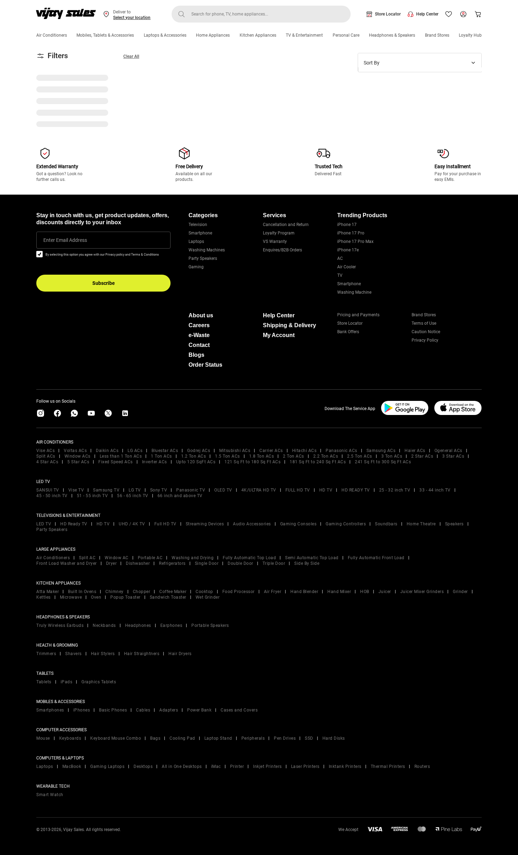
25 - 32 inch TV (395, 490)
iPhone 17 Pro (350, 233)
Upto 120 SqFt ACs (196, 461)
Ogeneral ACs (448, 450)
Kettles (43, 597)
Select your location (131, 17)
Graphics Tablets (98, 681)
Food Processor (238, 591)
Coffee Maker (172, 591)
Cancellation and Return (286, 224)
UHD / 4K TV (132, 523)
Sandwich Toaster (168, 597)
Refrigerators (172, 563)
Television (198, 224)
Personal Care (346, 35)
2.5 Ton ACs (359, 456)
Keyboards (70, 738)
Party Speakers (203, 258)
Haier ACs (415, 450)
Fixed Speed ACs (115, 461)
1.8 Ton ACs (261, 456)
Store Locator (388, 14)
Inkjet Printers (267, 766)
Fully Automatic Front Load (376, 557)
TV (340, 275)
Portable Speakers (210, 625)
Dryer (111, 563)
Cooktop (204, 591)
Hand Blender (304, 591)
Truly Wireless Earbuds (60, 625)
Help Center (427, 14)
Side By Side (306, 563)
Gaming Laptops (107, 766)
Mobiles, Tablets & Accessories (105, 35)
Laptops (196, 241)
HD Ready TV (73, 523)
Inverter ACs (154, 461)
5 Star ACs (78, 461)
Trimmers (46, 653)
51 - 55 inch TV (92, 495)
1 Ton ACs (161, 456)
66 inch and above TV (180, 495)
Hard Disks (333, 738)
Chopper (141, 591)
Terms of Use (424, 323)
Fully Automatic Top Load (249, 557)
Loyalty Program (279, 233)
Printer (237, 766)
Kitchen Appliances (258, 35)
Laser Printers (305, 766)
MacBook (71, 766)
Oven (96, 597)
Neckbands (104, 625)
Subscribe (103, 283)
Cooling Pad (182, 738)
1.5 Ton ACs (227, 456)
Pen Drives (285, 738)
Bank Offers (348, 331)
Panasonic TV (190, 490)
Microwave (71, 597)
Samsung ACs (381, 450)
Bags (155, 738)
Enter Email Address (65, 240)
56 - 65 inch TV (132, 495)
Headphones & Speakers (392, 35)
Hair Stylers (103, 653)
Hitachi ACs (304, 450)
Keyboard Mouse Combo (115, 738)
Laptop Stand (218, 738)
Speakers (454, 523)
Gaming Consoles (298, 523)
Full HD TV (165, 523)
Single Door (207, 563)
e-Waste (199, 335)
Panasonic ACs (341, 450)
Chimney (114, 591)
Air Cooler (346, 266)
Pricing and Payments (358, 314)
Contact (199, 345)
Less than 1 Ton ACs (121, 456)
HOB (364, 591)
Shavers (73, 653)
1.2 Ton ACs (193, 456)
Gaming (196, 266)
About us (201, 315)
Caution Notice (426, 331)
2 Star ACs (422, 456)
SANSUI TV (47, 490)
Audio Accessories (252, 523)
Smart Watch (49, 794)
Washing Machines (207, 250)
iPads (67, 681)
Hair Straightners (142, 653)
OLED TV (223, 490)
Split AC (87, 557)
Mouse (43, 738)
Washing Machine (354, 292)
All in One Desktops (182, 766)
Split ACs (45, 456)
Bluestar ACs (165, 450)
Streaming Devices (205, 523)
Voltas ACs (75, 450)
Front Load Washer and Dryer (66, 563)
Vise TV (76, 490)
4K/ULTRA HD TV (258, 490)
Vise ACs (45, 450)
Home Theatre (421, 523)
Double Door (240, 563)
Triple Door (274, 563)
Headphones (138, 625)
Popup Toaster (125, 597)
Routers (422, 766)
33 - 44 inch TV (435, 490)
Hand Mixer (339, 591)
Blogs (196, 355)
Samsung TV (106, 490)
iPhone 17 (347, 224)
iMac (216, 766)
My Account (279, 335)
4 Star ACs (47, 461)
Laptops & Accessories (165, 35)
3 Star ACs (453, 456)
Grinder (460, 591)
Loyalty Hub (470, 35)
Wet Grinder (208, 597)
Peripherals (253, 738)
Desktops (143, 766)
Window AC (117, 557)
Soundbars (386, 523)
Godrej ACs (198, 450)
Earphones (171, 625)
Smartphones (50, 710)
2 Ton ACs (293, 456)
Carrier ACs (271, 450)
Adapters (168, 710)
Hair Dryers (180, 653)
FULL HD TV (297, 490)
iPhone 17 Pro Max (355, 241)
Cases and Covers (239, 710)
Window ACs (77, 456)
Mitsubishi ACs (234, 450)
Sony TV (158, 490)
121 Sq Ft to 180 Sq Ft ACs (252, 461)
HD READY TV (355, 490)
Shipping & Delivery (289, 325)
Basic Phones (113, 710)
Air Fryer (273, 591)
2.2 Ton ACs (325, 456)
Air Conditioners (51, 35)
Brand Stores (437, 35)
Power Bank (199, 710)
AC (340, 258)
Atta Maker (47, 591)
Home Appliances (213, 35)
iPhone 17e (348, 250)
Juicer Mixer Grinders (422, 591)
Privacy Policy (425, 340)
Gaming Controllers (346, 523)
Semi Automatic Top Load (312, 557)
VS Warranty (275, 241)
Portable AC (150, 557)
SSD (309, 738)
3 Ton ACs (391, 456)
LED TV (43, 523)
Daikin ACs (107, 450)
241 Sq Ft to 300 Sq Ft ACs (383, 461)
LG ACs (135, 450)
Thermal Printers (388, 766)
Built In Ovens (82, 591)
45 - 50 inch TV (52, 495)
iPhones (81, 710)
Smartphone (200, 233)
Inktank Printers (345, 766)
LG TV (135, 490)
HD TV (326, 490)
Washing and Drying (193, 557)
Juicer (384, 591)
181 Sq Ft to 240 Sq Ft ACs (318, 461)
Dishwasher (138, 563)
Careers (199, 325)
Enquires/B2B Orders (282, 250)
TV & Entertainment (304, 35)
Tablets (43, 681)
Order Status (205, 365)
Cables (143, 710)
